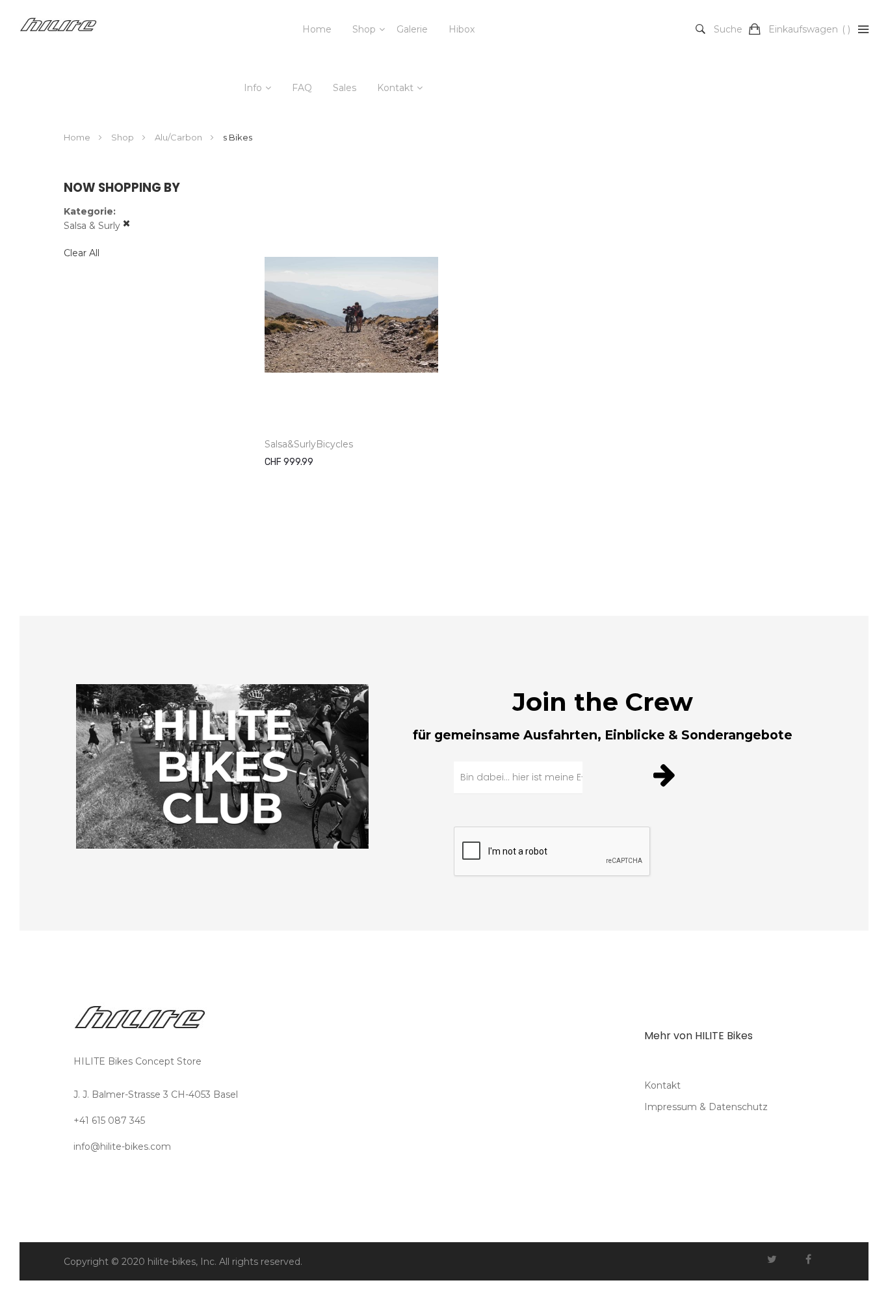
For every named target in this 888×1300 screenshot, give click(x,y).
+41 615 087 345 (109, 1120)
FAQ (302, 88)
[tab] (151, 219)
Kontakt (395, 88)
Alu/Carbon (179, 137)
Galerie (412, 29)
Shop (364, 29)
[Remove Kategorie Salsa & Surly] (126, 226)
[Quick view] (418, 398)
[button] (418, 370)
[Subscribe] (666, 775)
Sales (344, 88)
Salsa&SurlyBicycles (309, 444)
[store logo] (59, 29)
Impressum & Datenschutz (706, 1107)
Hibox (462, 29)
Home (317, 29)
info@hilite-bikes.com (122, 1146)
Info (253, 88)
